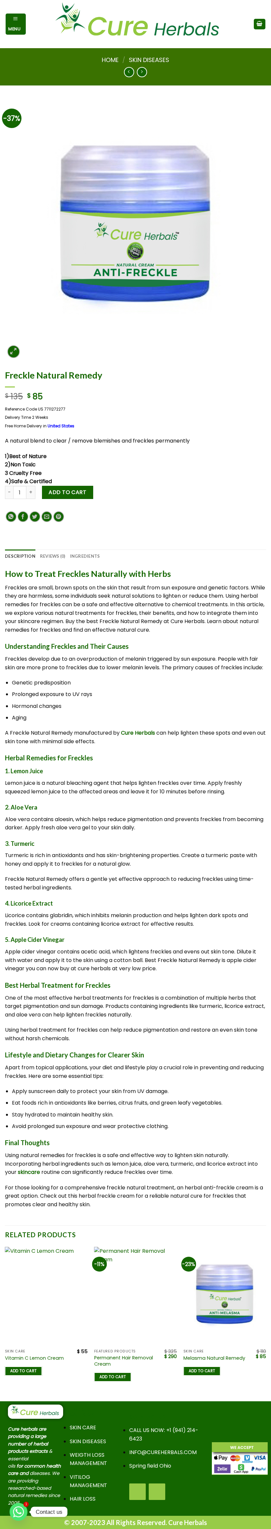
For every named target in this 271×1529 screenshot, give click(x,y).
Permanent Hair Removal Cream (123, 1361)
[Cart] (260, 24)
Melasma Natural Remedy (214, 1358)
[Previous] (5, 1323)
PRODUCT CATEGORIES (85, 1411)
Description (20, 556)
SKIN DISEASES (149, 60)
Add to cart (67, 492)
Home (110, 60)
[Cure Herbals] (139, 24)
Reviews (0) (52, 556)
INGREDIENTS (85, 556)
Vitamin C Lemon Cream (34, 1358)
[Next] (266, 1323)
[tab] (20, 556)
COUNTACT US (147, 1417)
